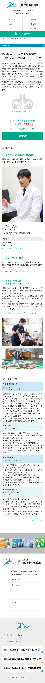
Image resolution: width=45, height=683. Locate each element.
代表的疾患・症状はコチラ (23, 111)
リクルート (11, 29)
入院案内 (11, 24)
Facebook (13, 591)
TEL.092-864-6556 (22, 14)
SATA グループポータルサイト (15, 635)
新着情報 (33, 24)
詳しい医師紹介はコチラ (13, 249)
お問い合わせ (34, 29)
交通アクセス (30, 10)
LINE (11, 596)
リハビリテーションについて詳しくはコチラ (20, 313)
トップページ (5, 38)
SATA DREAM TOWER (13, 641)
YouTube (12, 608)
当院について (11, 19)
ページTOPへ (38, 521)
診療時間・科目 (17, 10)
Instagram (13, 602)
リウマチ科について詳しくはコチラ (17, 271)
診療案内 (33, 19)
